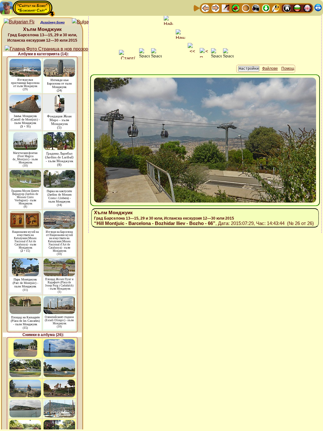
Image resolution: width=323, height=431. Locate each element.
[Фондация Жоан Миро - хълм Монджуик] (59, 98)
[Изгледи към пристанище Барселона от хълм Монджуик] (25, 62)
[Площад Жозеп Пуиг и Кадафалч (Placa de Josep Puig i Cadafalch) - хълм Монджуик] (59, 261)
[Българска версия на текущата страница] (87, 22)
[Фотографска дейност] (256, 7)
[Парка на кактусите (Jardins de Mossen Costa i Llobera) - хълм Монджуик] (59, 173)
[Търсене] (276, 7)
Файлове (270, 68)
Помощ (287, 68)
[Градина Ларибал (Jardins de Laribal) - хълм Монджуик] (59, 135)
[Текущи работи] (246, 7)
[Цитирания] (235, 7)
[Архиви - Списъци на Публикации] (225, 7)
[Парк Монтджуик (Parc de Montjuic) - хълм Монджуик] (25, 261)
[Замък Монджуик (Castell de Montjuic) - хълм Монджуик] (25, 98)
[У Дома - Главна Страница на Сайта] (287, 7)
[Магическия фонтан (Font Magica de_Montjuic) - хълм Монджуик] (25, 135)
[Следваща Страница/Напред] (215, 7)
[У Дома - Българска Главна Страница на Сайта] (297, 7)
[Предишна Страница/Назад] (205, 7)
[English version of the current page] (19, 22)
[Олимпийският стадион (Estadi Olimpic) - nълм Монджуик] (59, 299)
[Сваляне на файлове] (266, 7)
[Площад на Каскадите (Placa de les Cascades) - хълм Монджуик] (25, 299)
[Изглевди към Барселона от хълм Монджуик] (59, 62)
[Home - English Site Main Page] (307, 7)
